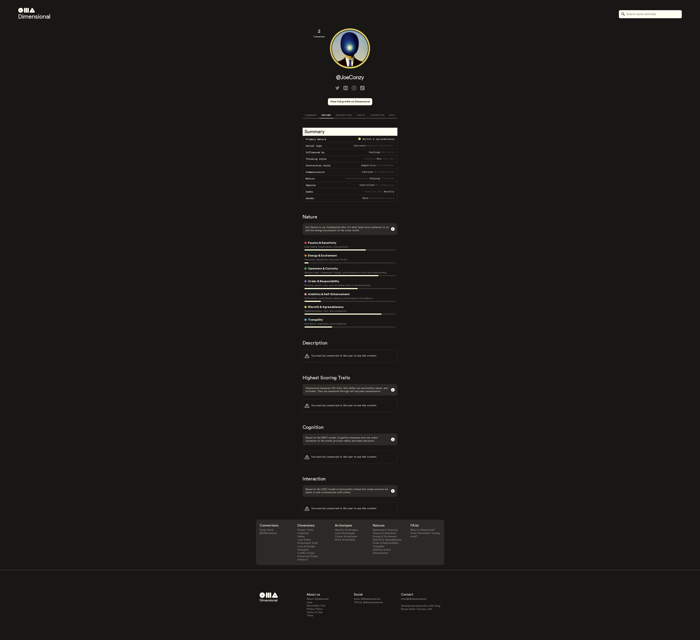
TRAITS (361, 115)
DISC (392, 115)
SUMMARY (311, 115)
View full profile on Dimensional (350, 101)
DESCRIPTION (344, 115)
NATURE (326, 115)
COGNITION (377, 115)
